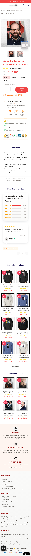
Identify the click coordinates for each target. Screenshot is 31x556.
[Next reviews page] (26, 253)
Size (4, 74)
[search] (24, 5)
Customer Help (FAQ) (8, 506)
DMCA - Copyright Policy (8, 486)
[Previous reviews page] (18, 253)
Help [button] (28, 553)
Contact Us (5, 504)
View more (15, 366)
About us (4, 479)
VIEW (7, 281)
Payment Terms (6, 499)
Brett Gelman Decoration (14, 11)
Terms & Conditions (7, 481)
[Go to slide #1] (11, 54)
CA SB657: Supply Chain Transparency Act (13, 489)
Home (3, 11)
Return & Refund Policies (9, 501)
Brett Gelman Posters (7, 13)
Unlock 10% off (3, 548)
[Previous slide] (4, 33)
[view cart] (29, 5)
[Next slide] (27, 33)
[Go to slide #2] (20, 54)
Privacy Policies (6, 484)
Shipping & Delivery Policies (9, 497)
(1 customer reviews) (16, 68)
